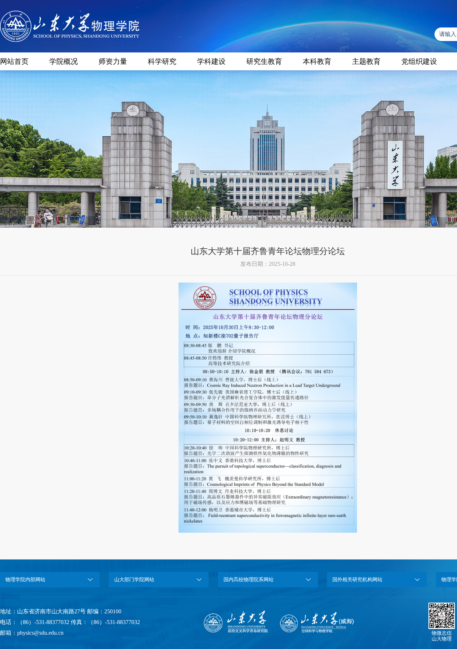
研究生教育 (264, 61)
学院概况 (63, 61)
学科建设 (211, 61)
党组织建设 (419, 61)
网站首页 (14, 61)
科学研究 (162, 61)
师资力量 (113, 61)
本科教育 (317, 61)
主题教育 (366, 61)
